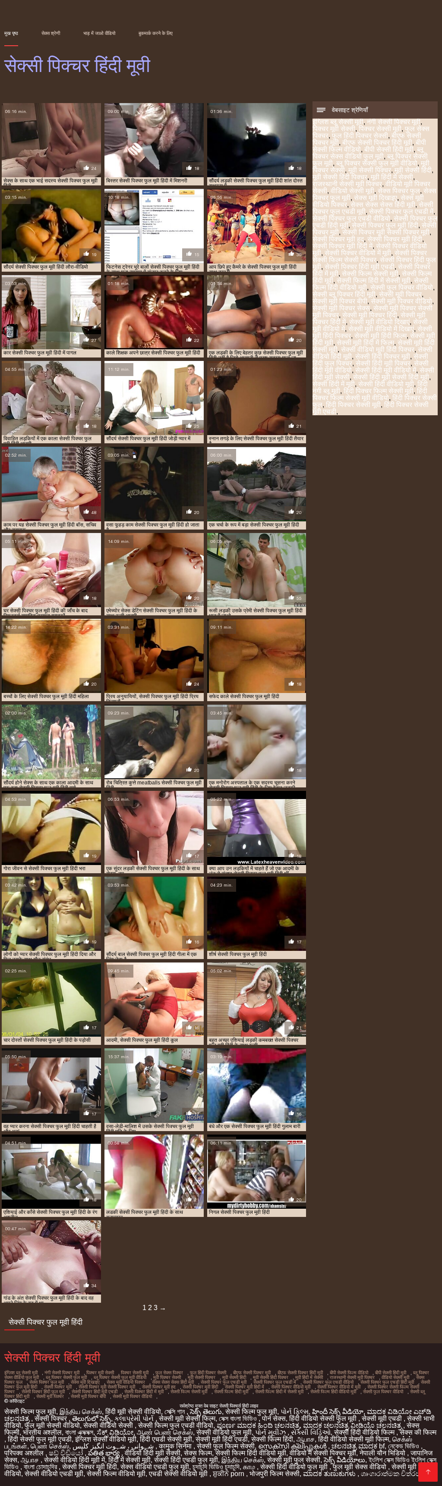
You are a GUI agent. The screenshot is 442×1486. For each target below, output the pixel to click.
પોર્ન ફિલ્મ (295, 1411)
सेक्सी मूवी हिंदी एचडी (222, 1439)
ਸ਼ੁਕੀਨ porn (229, 1473)
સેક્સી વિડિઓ (311, 1432)
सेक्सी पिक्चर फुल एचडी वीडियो (351, 218)
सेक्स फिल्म (198, 1453)
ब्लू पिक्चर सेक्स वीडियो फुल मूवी (368, 153)
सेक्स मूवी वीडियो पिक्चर (126, 1382)
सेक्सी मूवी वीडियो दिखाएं (379, 322)
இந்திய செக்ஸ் (81, 1411)
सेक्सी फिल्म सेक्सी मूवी (370, 273)
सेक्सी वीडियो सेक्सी (109, 1425)
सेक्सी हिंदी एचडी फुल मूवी (186, 1460)
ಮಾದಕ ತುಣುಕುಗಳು (330, 1473)
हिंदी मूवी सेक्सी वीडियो (133, 1411)
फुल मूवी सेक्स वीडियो (360, 1466)
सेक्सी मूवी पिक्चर (400, 294)
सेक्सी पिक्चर (52, 1418)
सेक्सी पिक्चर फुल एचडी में (401, 211)
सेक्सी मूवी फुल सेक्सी (293, 1460)
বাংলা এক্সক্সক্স (79, 1432)
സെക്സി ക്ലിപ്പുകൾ (293, 1446)
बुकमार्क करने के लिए (156, 33)
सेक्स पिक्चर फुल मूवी (46, 1382)
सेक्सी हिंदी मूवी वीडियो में (385, 370)
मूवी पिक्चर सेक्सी (167, 1377)
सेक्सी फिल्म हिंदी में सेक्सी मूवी (373, 280)
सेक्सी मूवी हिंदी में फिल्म (365, 342)
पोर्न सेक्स (274, 1418)
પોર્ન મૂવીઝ (271, 1432)
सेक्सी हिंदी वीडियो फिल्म (365, 1432)
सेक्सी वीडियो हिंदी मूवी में (74, 1460)
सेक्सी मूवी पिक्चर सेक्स (341, 308)
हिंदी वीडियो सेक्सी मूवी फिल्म (353, 1439)
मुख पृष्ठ (11, 33)
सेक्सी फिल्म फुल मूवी (30, 1411)
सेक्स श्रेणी (50, 33)
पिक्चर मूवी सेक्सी (334, 128)
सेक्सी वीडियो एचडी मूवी (54, 1473)
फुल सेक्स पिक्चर (169, 1372)
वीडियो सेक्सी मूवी (352, 190)
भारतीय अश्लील (42, 1432)
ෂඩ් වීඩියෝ (67, 1453)
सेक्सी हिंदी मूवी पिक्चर (383, 363)
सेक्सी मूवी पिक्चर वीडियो (401, 301)
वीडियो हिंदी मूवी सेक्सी (152, 1453)
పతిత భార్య (104, 1453)
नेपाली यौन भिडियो (383, 1453)
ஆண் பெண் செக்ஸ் (165, 1432)
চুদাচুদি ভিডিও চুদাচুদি (216, 1466)
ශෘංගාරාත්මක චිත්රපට (394, 1473)
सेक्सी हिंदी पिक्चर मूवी (382, 356)
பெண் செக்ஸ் (50, 1446)
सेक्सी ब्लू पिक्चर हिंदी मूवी (344, 294)
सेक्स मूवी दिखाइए (375, 197)
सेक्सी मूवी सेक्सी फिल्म (187, 1418)
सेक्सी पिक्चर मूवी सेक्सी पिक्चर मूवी (385, 232)
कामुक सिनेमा (176, 1446)
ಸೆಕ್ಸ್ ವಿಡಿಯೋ (115, 1432)
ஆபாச (306, 1439)
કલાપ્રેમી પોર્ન (134, 1418)
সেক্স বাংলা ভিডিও (239, 1418)
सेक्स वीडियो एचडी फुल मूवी (154, 1466)
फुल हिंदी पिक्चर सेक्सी (360, 135)
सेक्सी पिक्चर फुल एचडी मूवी (223, 1382)
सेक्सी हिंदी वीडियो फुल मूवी (294, 1466)
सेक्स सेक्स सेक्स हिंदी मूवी (382, 204)
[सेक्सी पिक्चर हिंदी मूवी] (428, 1472)
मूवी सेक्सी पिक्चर (369, 170)
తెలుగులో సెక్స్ (91, 1418)
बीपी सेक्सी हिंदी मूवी (389, 149)
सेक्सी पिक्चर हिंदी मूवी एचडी (360, 266)
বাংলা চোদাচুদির (41, 1466)
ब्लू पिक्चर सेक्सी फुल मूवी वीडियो (376, 163)
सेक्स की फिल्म (418, 1432)
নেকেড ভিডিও (404, 1446)
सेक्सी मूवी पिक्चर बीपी (340, 301)
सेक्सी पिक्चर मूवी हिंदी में (343, 246)
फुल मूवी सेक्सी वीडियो (52, 1425)
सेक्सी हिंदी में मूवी (334, 384)
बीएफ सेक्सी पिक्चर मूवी (252, 1372)
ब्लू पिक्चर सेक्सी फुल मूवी (66, 1377)
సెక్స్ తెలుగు (206, 1411)
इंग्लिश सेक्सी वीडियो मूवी (105, 1439)
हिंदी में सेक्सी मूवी (129, 1460)
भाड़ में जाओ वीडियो (99, 33)
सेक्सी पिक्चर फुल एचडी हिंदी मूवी (387, 1382)
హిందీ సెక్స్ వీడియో (337, 1411)
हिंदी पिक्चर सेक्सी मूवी (353, 404)
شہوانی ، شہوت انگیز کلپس (114, 1446)
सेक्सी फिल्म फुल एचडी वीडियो (175, 1425)
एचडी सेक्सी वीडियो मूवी (179, 1473)
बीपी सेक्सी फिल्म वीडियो (349, 1372)
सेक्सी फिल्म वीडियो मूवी (116, 1473)
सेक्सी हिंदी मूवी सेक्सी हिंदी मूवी (391, 377)
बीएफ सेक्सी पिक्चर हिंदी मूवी (377, 142)
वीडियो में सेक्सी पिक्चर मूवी (323, 1453)
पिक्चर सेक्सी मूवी (380, 128)
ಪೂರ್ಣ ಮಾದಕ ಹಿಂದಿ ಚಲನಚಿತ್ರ (258, 1425)
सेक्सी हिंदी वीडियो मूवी (386, 384)
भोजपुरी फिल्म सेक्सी (274, 1473)
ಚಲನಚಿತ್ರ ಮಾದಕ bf (358, 1446)
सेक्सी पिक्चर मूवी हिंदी (394, 239)
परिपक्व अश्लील (24, 1453)
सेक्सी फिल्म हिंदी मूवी (231, 1391)
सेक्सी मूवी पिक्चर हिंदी (369, 315)
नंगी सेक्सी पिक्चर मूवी (393, 121)
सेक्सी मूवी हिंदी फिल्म (380, 335)
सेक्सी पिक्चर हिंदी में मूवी (144, 1391)
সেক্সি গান (175, 1411)
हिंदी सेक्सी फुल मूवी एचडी (40, 1439)
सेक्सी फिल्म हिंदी (272, 1439)
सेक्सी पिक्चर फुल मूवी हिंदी (385, 225)
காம (250, 1466)
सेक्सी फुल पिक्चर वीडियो (401, 287)
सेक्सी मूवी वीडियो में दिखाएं (381, 328)
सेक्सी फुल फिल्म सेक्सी (226, 1446)
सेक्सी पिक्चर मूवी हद (338, 239)
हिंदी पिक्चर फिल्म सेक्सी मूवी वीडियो (370, 394)
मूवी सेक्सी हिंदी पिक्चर (340, 177)
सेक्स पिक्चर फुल (399, 190)
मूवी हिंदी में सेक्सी (392, 177)
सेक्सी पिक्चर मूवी (58, 1386)
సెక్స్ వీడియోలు (344, 1460)
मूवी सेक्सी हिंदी (413, 170)
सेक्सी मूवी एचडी (383, 1418)
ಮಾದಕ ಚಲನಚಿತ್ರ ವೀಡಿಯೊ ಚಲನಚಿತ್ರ (353, 1425)
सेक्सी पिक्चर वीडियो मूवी (290, 1386)
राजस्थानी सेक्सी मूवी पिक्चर (347, 184)
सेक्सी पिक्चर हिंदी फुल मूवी (43, 1391)
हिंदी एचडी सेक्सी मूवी (166, 1439)
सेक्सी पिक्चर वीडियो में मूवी (358, 253)
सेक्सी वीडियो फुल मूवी (224, 1432)
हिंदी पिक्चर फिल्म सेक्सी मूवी (379, 391)
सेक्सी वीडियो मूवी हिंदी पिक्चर (377, 349)
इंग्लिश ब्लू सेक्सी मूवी (338, 121)
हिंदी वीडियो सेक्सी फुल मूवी (323, 1418)
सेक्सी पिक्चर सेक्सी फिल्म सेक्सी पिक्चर (370, 256)
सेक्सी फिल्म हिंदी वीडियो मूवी (333, 1391)
